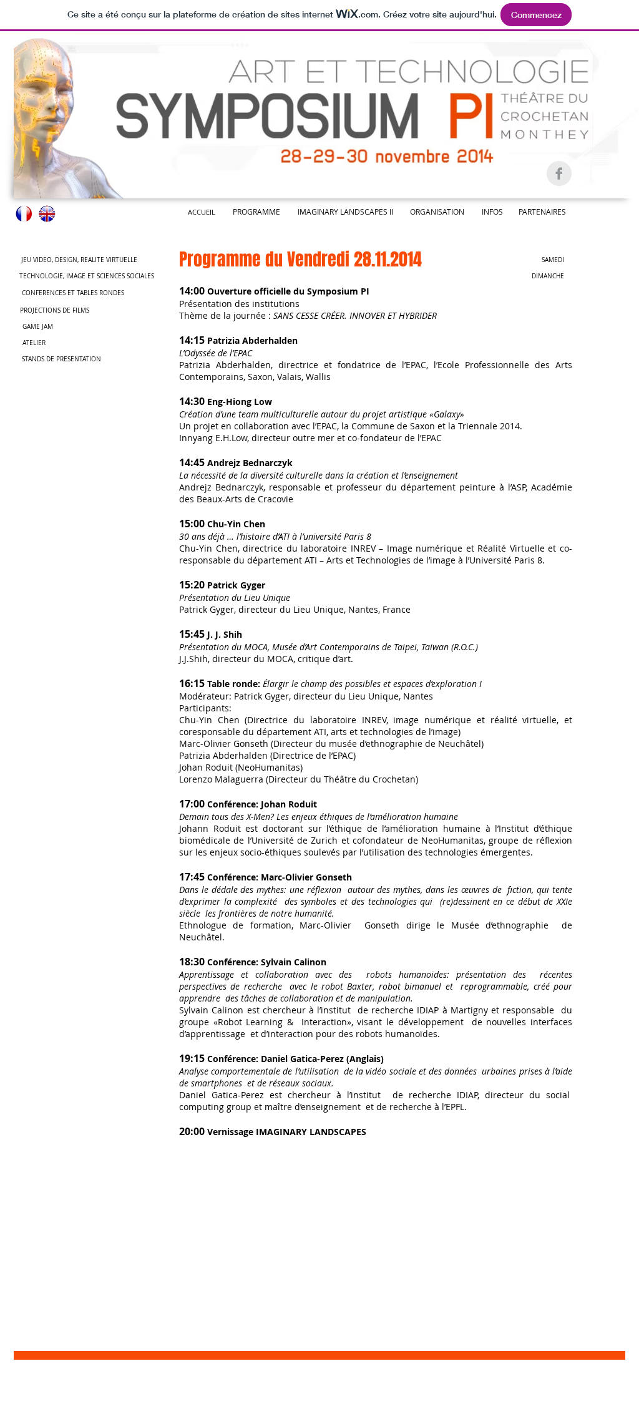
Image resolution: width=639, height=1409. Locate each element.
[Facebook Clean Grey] (559, 173)
